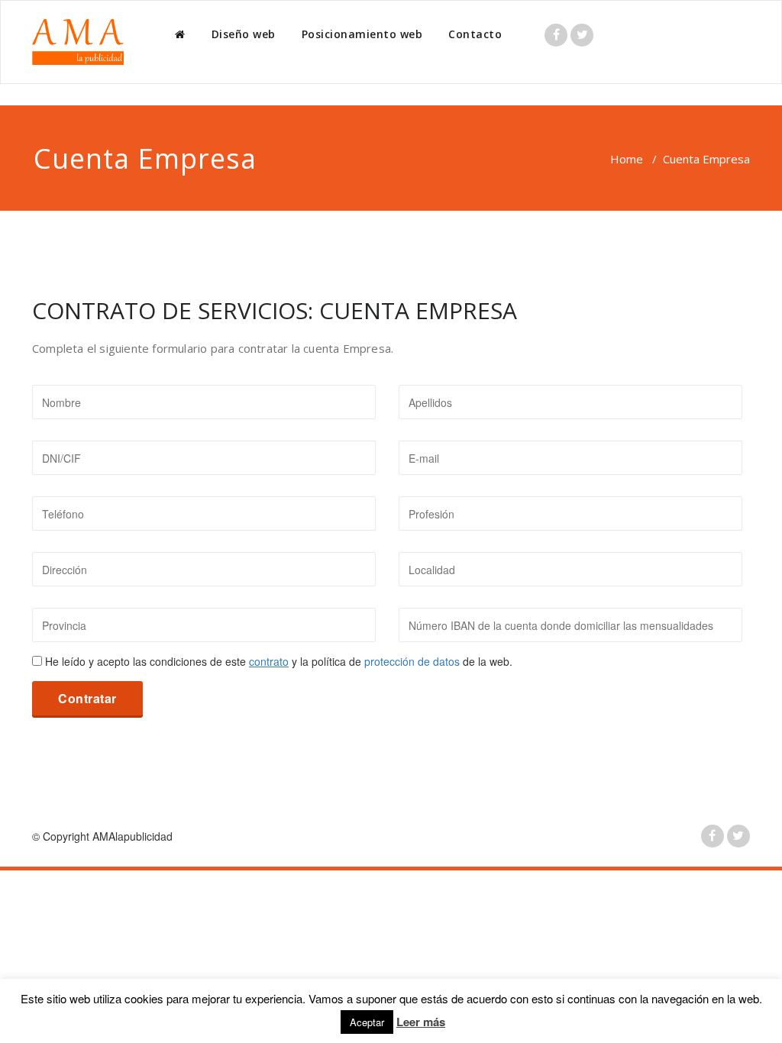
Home (626, 158)
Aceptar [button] (367, 1022)
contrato (269, 661)
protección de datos (412, 661)
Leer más (420, 1021)
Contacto (475, 34)
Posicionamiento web (362, 34)
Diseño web (244, 34)
